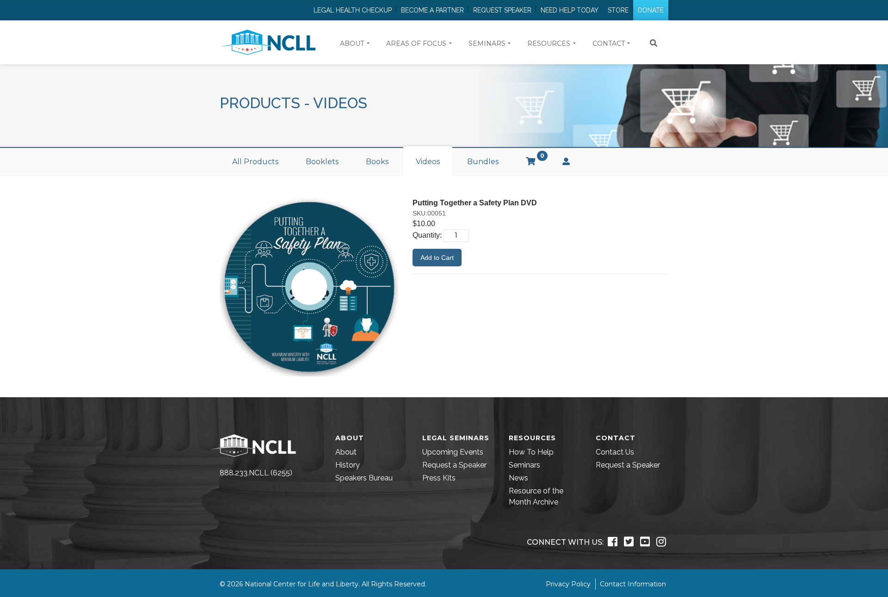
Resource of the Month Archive (536, 496)
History (347, 465)
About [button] (352, 43)
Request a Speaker (454, 465)
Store (618, 10)
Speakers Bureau (364, 478)
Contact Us (615, 452)
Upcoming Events (452, 452)
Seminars (524, 465)
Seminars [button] (487, 43)
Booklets (322, 161)
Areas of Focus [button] (416, 43)
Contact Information (633, 584)
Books (377, 161)
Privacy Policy (568, 584)
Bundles (483, 161)
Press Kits (439, 478)
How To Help (531, 452)
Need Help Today (569, 10)
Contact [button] (608, 43)
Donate (651, 10)
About (346, 452)
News (518, 478)
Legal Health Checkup (353, 10)
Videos (428, 161)
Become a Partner (432, 10)
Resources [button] (548, 43)
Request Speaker (502, 10)
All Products (255, 161)
